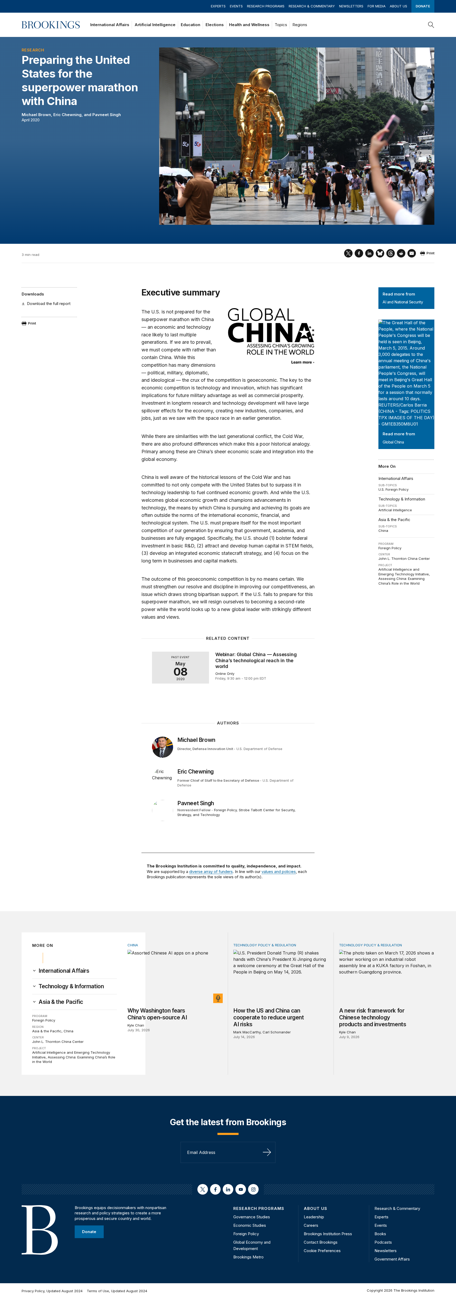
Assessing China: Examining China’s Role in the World (401, 580)
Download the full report (48, 303)
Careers (311, 1225)
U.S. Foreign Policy (393, 489)
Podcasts (383, 1242)
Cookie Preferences (322, 1250)
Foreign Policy (389, 548)
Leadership (314, 1216)
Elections (215, 24)
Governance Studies (251, 1216)
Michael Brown (36, 114)
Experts (218, 6)
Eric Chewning (67, 114)
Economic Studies (249, 1225)
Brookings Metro (248, 1256)
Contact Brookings (321, 1242)
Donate (423, 6)
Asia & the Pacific (394, 519)
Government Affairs (392, 1259)
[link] (64, 970)
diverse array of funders (211, 871)
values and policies (279, 871)
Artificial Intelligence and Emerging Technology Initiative (403, 571)
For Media (377, 6)
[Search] (431, 25)
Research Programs (265, 6)
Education (190, 24)
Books (380, 1233)
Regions (299, 24)
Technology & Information (401, 499)
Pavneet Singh (106, 114)
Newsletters (351, 6)
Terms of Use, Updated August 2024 (117, 1291)
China (383, 530)
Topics (281, 24)
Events (236, 6)
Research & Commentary (312, 6)
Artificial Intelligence (155, 24)
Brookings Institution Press (328, 1233)
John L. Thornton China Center (404, 558)
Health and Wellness (249, 24)
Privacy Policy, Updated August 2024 (52, 1291)
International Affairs (109, 24)
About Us (398, 6)
